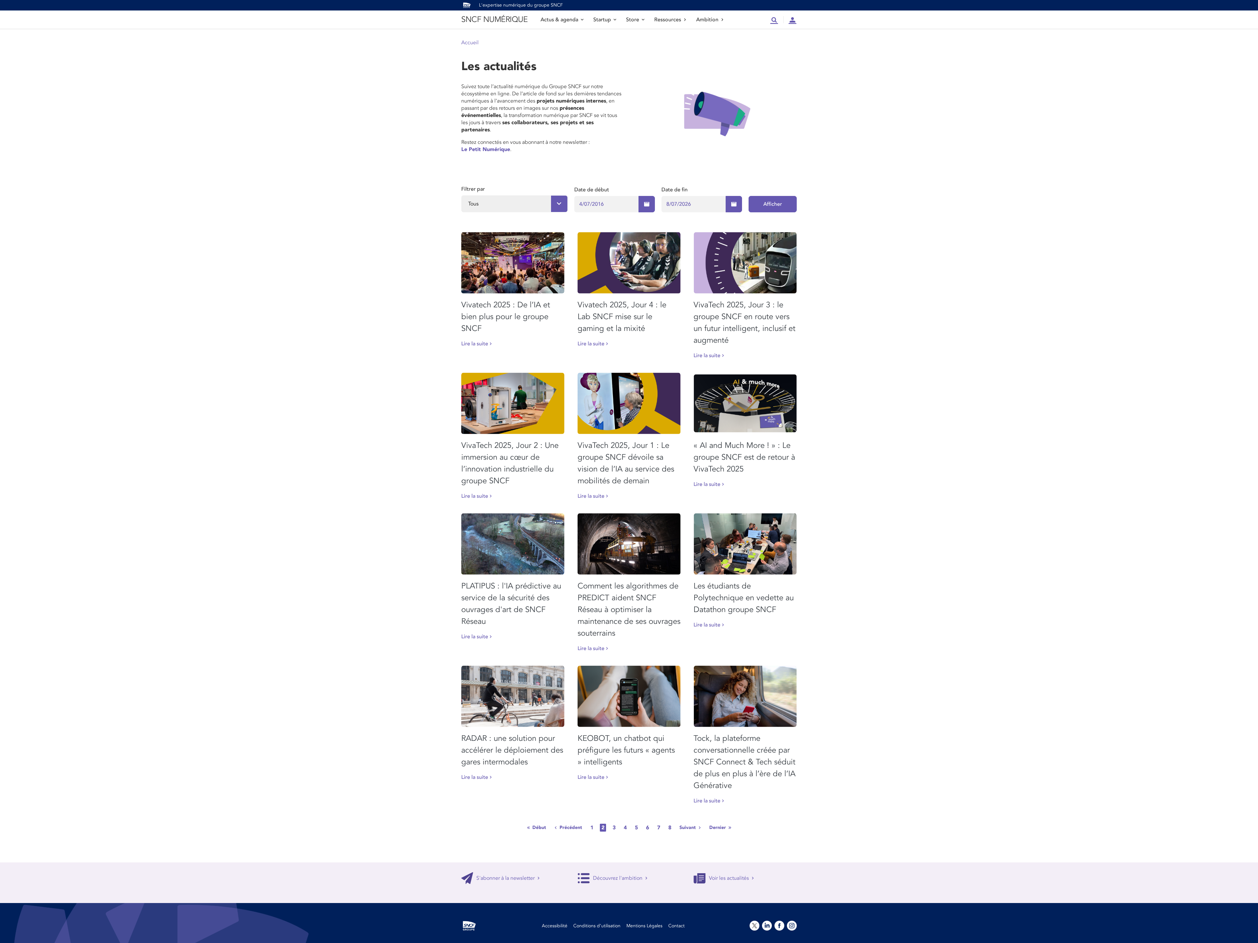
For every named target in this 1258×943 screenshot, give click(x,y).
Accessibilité (554, 926)
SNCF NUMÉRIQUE (494, 19)
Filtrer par (473, 189)
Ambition (707, 19)
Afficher (772, 204)
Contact (676, 926)
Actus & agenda (559, 19)
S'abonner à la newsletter (505, 878)
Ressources (667, 19)
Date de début (591, 189)
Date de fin (674, 189)
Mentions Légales (644, 926)
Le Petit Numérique (485, 149)
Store (632, 19)
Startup (602, 19)
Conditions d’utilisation (596, 926)
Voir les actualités (729, 878)
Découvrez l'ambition (617, 878)
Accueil (470, 42)
